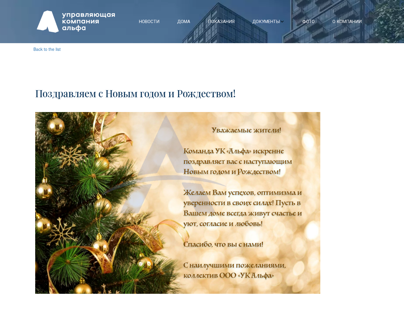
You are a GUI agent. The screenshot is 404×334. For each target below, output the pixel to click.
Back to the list (47, 49)
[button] (268, 21)
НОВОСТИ (149, 21)
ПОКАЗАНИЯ (221, 21)
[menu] (248, 21)
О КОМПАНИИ (347, 21)
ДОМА (183, 21)
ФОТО (308, 21)
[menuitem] (149, 21)
